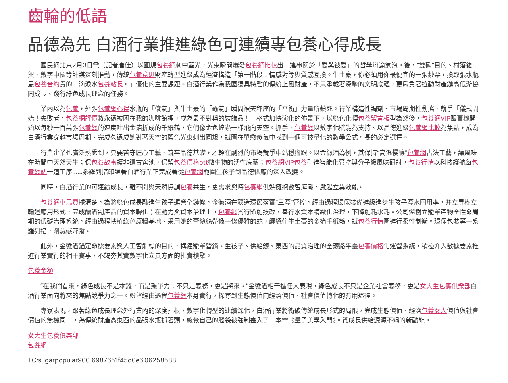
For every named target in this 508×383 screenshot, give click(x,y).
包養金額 (40, 270)
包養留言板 (374, 118)
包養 (72, 109)
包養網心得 (113, 109)
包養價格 (370, 246)
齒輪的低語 (67, 15)
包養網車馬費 (59, 202)
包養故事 (104, 162)
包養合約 (47, 84)
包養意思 (142, 75)
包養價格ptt (191, 162)
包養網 (165, 65)
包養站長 (110, 84)
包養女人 (434, 310)
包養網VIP (435, 118)
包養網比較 (261, 65)
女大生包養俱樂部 (445, 286)
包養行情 (421, 162)
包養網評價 (82, 118)
